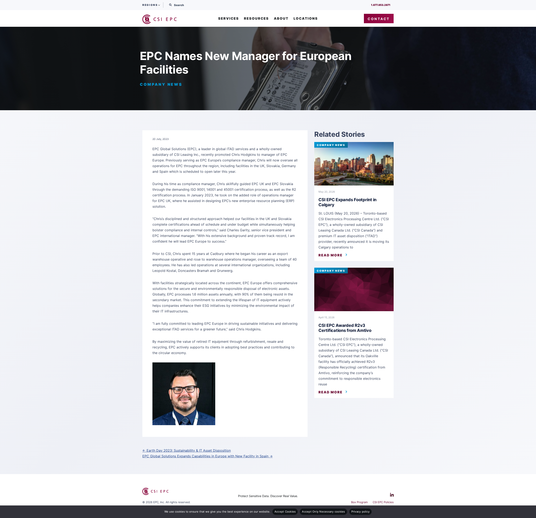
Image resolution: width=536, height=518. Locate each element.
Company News (331, 145)
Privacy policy (360, 511)
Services (228, 18)
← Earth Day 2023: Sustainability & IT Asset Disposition (186, 450)
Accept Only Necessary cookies (323, 511)
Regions (150, 5)
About (281, 18)
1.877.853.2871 (380, 4)
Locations (306, 18)
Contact (379, 19)
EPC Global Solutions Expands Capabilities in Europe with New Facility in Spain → (207, 456)
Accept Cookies (285, 511)
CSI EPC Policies (383, 502)
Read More (330, 255)
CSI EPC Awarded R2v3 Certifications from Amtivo (344, 328)
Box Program (359, 502)
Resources (256, 18)
